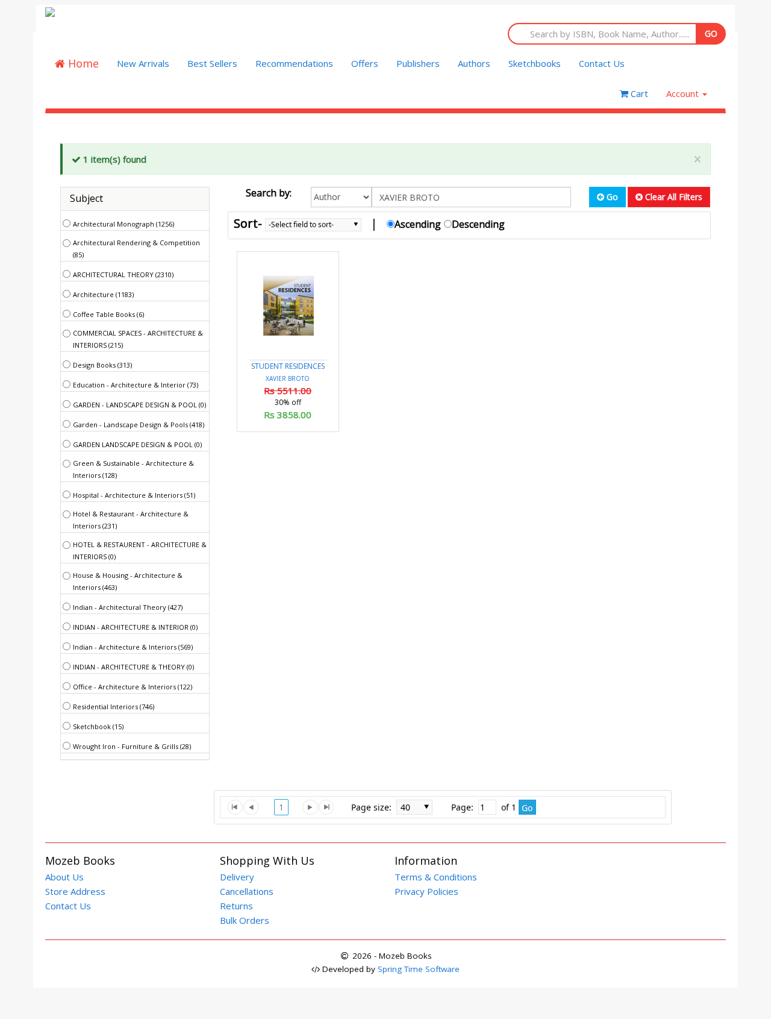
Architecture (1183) (103, 294)
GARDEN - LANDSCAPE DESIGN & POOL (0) (139, 404)
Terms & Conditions (436, 877)
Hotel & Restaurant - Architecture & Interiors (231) (131, 519)
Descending (478, 224)
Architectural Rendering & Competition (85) (136, 248)
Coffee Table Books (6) (108, 314)
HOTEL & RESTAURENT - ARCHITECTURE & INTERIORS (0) (140, 550)
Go (611, 196)
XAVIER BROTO (288, 378)
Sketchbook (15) (98, 726)
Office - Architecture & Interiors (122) (132, 686)
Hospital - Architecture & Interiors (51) (134, 495)
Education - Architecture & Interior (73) (135, 384)
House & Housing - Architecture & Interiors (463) (128, 581)
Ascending (418, 224)
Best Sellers (212, 63)
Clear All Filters (672, 196)
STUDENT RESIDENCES (288, 366)
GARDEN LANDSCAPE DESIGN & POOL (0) (137, 444)
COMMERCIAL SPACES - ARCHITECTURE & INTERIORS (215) (138, 339)
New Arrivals (143, 63)
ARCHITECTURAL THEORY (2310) (123, 274)
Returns (236, 906)
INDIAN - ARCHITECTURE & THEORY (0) (133, 666)
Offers (364, 63)
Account (683, 93)
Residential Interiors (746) (113, 706)
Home (82, 63)
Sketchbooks (534, 63)
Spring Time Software (419, 969)
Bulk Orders (244, 920)
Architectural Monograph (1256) (123, 223)
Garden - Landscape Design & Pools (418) (138, 424)
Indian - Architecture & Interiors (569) (133, 646)
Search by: (269, 193)
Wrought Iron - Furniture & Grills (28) (132, 746)
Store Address (75, 891)
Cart (638, 93)
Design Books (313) (102, 364)
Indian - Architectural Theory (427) (128, 607)
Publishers (418, 63)
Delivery (237, 877)
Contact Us (602, 63)
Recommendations (294, 63)
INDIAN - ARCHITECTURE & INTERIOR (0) (135, 627)
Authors (474, 63)
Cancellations (246, 891)
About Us (64, 877)
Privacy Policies (426, 891)
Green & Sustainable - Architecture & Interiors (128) (133, 469)
